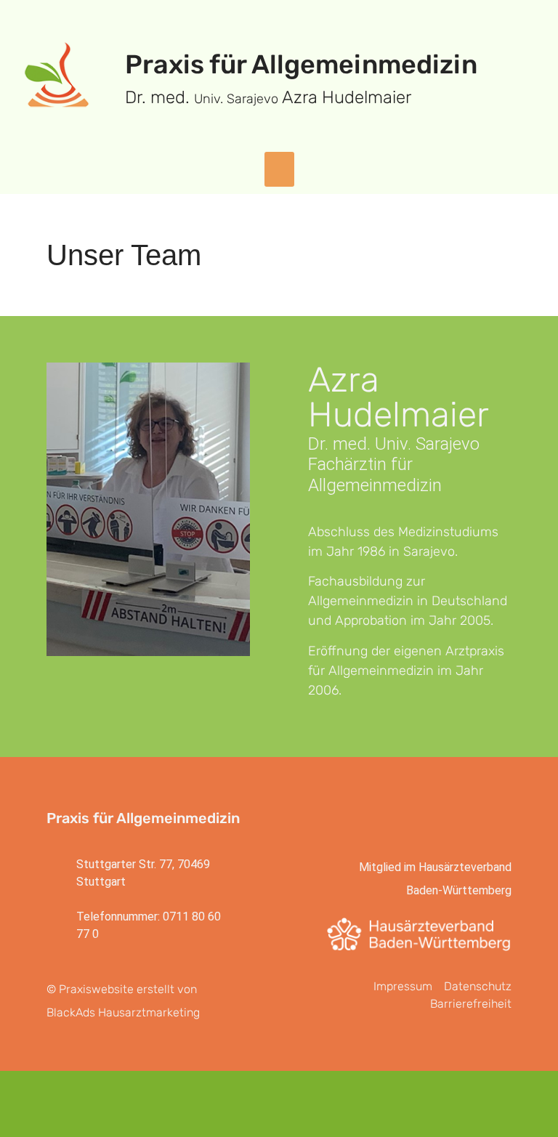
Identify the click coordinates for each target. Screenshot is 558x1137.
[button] (279, 169)
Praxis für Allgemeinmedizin (301, 64)
